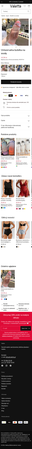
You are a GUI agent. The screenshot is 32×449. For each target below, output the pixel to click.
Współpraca (4, 405)
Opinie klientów (5, 401)
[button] (2, 6)
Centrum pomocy (6, 381)
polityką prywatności (7, 336)
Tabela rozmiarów (6, 398)
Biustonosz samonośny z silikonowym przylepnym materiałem (23, 241)
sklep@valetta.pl (11, 357)
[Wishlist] (25, 6)
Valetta (3, 15)
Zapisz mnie (24, 328)
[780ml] (16, 76)
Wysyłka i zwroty (6, 378)
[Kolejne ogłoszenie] (30, 2)
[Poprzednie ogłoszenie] (2, 2)
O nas (3, 408)
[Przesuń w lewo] (12, 47)
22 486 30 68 (8, 360)
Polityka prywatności (7, 376)
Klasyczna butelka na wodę (21, 157)
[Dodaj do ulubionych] (13, 140)
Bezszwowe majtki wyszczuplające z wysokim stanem (6, 241)
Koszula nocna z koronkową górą (20, 199)
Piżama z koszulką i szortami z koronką (6, 199)
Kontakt (3, 388)
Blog (2, 410)
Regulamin (4, 386)
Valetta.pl (7, 445)
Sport (7, 15)
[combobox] (16, 11)
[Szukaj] (28, 11)
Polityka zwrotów (6, 383)
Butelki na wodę (14, 15)
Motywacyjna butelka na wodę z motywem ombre (7, 157)
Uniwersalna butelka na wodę (7, 289)
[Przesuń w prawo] (20, 47)
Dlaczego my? (5, 403)
